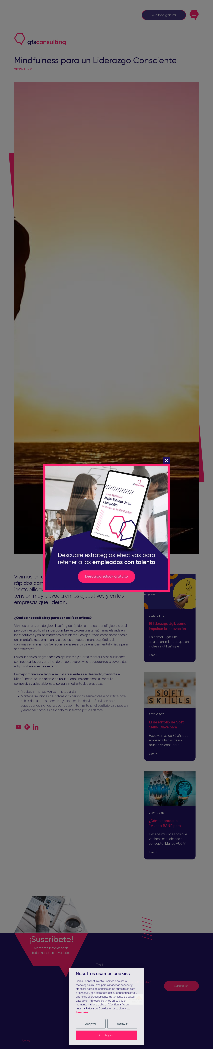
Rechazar (122, 1023)
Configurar (106, 1035)
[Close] (166, 460)
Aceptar (90, 1023)
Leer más (82, 1012)
